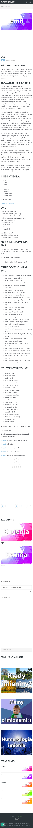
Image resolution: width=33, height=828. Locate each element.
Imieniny (11, 823)
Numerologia (17, 823)
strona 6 (3, 456)
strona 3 (3, 444)
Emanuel (3, 782)
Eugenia (3, 543)
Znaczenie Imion (8, 2)
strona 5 (3, 452)
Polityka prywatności (24, 825)
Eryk (2, 791)
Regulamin (15, 825)
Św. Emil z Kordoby (7, 203)
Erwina (3, 566)
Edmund (3, 766)
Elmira (2, 799)
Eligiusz (3, 774)
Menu (30, 2)
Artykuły (9, 825)
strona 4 (3, 448)
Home (2, 6)
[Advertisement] (16, 44)
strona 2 (3, 440)
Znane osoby (25, 823)
